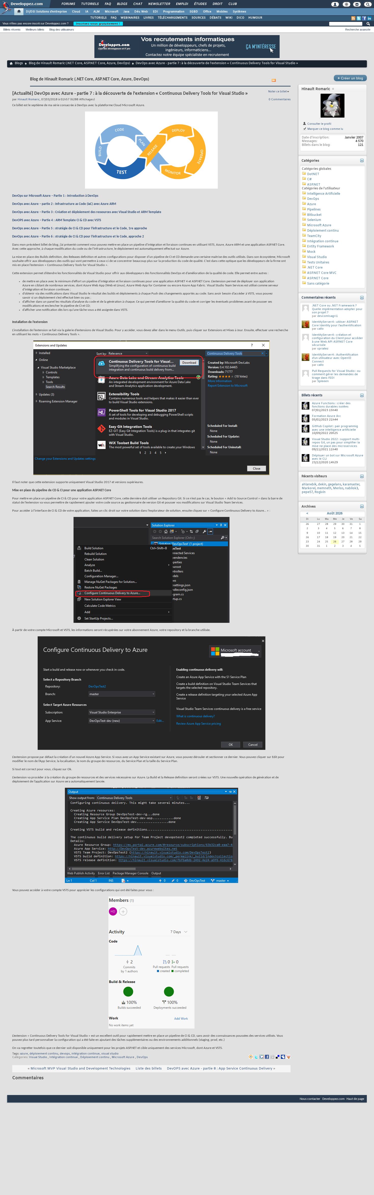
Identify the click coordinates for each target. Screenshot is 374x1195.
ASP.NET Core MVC (322, 273)
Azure (311, 204)
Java (126, 11)
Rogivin (320, 492)
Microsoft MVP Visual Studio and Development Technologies (81, 1068)
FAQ (107, 4)
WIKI (229, 18)
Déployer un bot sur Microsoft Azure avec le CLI (337, 457)
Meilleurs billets (35, 29)
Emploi (181, 4)
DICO (240, 18)
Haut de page (355, 1099)
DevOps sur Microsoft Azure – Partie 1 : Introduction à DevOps (55, 196)
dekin (322, 485)
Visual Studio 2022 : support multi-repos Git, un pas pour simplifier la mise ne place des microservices (336, 443)
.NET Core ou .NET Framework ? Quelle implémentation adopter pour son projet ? (337, 309)
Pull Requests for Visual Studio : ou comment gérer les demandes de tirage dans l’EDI (336, 374)
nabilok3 (351, 488)
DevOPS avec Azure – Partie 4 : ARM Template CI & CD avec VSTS (56, 220)
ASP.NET (313, 185)
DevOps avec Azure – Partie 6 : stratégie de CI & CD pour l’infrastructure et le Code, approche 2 (78, 236)
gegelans (334, 485)
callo (320, 329)
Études (200, 4)
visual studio (110, 1054)
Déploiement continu (94, 1057)
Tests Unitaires (318, 263)
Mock (311, 252)
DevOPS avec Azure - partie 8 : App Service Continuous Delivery (219, 1068)
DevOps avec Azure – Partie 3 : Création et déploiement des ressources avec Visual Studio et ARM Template (86, 212)
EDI (155, 11)
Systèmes (239, 11)
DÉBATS (215, 18)
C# (309, 179)
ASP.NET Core (317, 278)
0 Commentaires (280, 99)
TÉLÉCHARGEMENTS (173, 18)
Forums (68, 4)
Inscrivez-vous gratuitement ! (98, 23)
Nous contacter (310, 1099)
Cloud (76, 11)
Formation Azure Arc (326, 416)
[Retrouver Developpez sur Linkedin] (369, 18)
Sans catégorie (318, 284)
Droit (217, 4)
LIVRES (148, 18)
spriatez (322, 348)
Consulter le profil (319, 124)
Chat (137, 4)
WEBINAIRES (130, 18)
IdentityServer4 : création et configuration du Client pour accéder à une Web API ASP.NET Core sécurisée (337, 340)
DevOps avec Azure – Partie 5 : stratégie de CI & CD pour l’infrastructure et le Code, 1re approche (79, 228)
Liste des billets (149, 1068)
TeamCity (314, 236)
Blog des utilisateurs (61, 29)
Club (232, 4)
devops (65, 1054)
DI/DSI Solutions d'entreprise (46, 11)
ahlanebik (309, 485)
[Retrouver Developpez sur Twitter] (359, 18)
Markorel (308, 488)
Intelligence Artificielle (323, 194)
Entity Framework (320, 247)
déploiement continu (44, 1054)
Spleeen (323, 381)
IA (86, 11)
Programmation (173, 11)
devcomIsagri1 (327, 316)
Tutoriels (89, 4)
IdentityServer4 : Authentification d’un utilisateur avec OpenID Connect (335, 358)
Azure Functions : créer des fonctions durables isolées (331, 405)
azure (24, 1054)
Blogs (121, 4)
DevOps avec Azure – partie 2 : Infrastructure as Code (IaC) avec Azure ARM (64, 204)
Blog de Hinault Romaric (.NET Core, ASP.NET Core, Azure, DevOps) (79, 63)
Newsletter (159, 4)
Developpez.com (333, 1099)
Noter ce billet (277, 91)
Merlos (338, 488)
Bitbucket (314, 215)
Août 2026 (334, 514)
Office (207, 11)
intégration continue (85, 1054)
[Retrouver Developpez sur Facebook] (364, 18)
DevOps (142, 1057)
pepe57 (307, 492)
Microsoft (111, 11)
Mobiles (222, 11)
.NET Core (315, 268)
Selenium (314, 220)
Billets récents (12, 29)
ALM (96, 11)
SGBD (194, 11)
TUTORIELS (98, 18)
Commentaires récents (318, 298)
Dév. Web (141, 11)
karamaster (351, 485)
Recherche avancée (357, 29)
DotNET (313, 174)
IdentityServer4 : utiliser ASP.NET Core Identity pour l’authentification (336, 323)
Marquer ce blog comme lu (325, 129)
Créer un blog (350, 78)
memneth (324, 488)
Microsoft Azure (123, 1057)
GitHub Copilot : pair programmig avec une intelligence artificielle (335, 428)
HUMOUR (255, 18)
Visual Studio (38, 1057)
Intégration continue (63, 1057)
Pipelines (314, 210)
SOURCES (199, 18)
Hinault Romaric (315, 89)
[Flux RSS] (353, 18)
